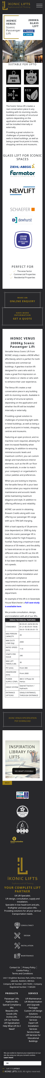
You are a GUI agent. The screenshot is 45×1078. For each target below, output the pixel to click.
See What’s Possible (24, 771)
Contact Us (15, 967)
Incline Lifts (11, 1016)
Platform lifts (12, 1001)
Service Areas (33, 1032)
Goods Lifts (11, 1013)
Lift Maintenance (33, 998)
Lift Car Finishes (11, 1019)
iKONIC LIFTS (11, 1071)
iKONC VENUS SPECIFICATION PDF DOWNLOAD (22, 719)
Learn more (8, 1057)
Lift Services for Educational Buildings (33, 1038)
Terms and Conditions (22, 973)
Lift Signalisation (12, 1023)
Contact (16, 1068)
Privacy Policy (29, 967)
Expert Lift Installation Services (33, 1026)
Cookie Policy (22, 970)
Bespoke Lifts (12, 1010)
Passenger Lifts (11, 998)
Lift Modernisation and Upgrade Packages (33, 1004)
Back (7, 783)
